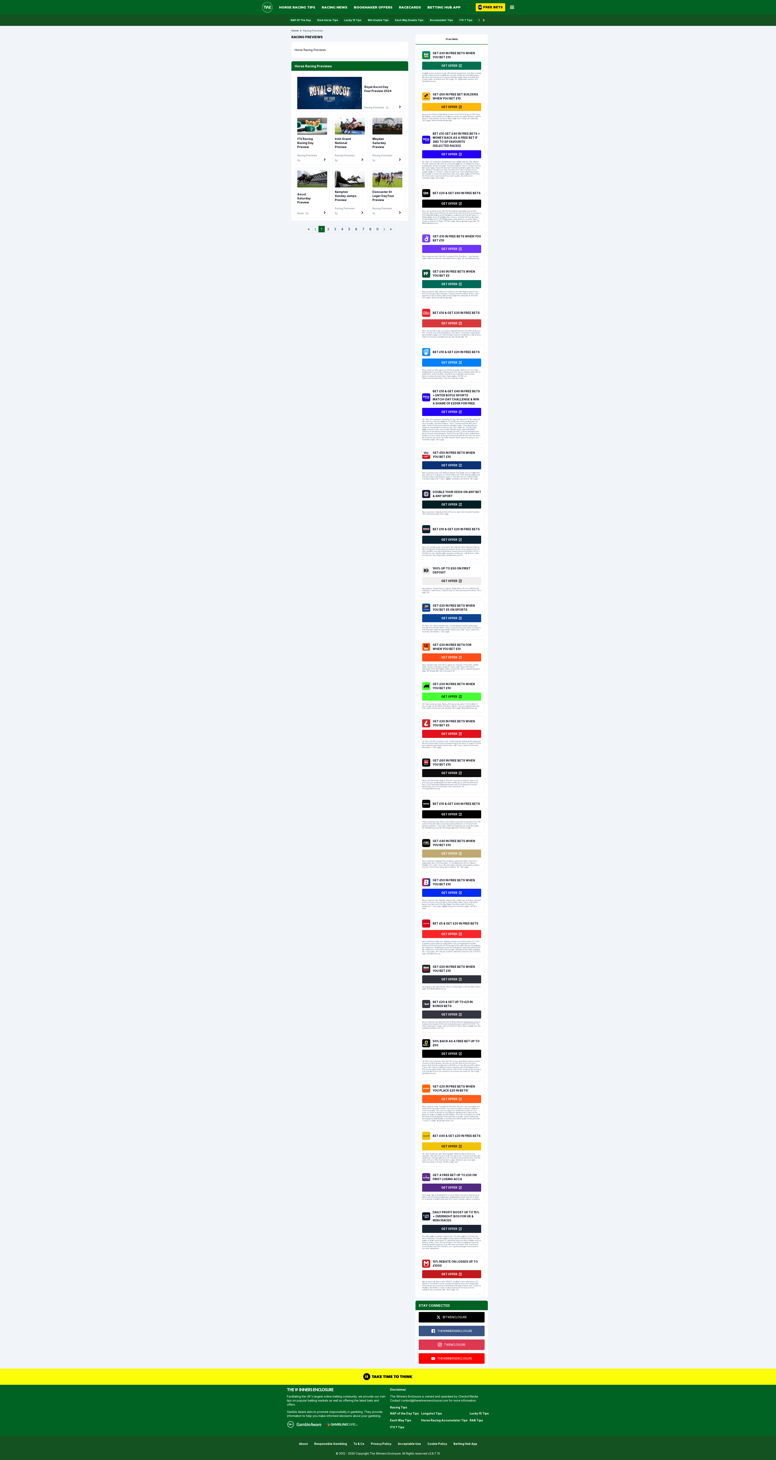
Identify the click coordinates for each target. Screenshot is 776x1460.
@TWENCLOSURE (455, 1317)
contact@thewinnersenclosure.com (424, 1400)
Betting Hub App (444, 7)
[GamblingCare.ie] (341, 1424)
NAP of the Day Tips (404, 1413)
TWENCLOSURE (454, 1344)
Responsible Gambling (330, 1443)
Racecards (410, 7)
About (303, 1443)
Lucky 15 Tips (352, 20)
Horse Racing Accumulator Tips (444, 1420)
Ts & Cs (358, 1443)
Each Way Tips (400, 1420)
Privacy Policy (381, 1443)
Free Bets (452, 39)
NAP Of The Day (301, 20)
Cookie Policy (437, 1443)
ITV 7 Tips (465, 20)
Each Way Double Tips (409, 20)
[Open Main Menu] (512, 7)
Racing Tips (398, 1407)
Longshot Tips (431, 1413)
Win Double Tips (378, 20)
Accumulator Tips (441, 20)
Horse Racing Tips (297, 7)
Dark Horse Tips (327, 20)
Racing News (334, 7)
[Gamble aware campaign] (309, 1424)
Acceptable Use (409, 1443)
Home (295, 30)
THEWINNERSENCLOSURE (454, 1331)
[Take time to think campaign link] (388, 1377)
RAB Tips (476, 1420)
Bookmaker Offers (373, 7)
